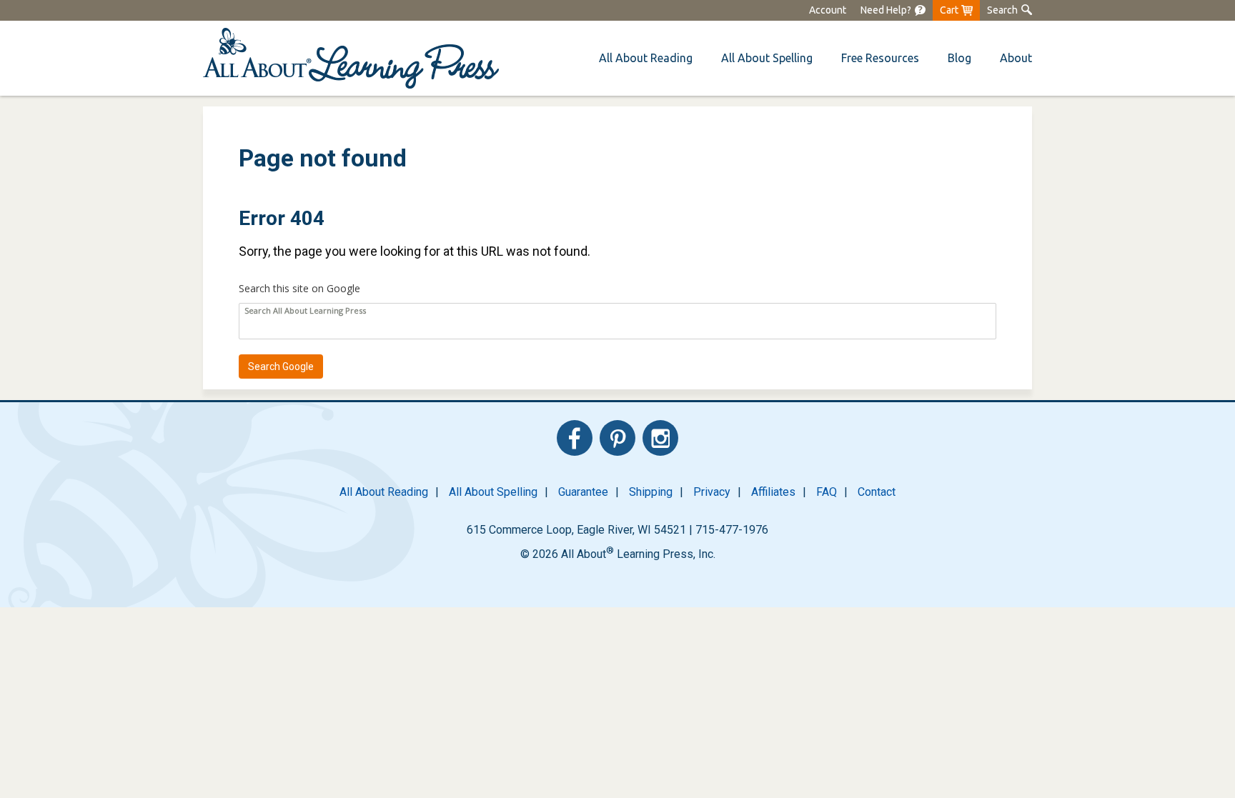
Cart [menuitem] (949, 10)
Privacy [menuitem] (711, 492)
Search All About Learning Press (305, 310)
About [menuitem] (1016, 57)
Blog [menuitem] (959, 57)
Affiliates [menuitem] (773, 492)
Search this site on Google (299, 288)
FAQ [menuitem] (826, 492)
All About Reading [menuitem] (383, 492)
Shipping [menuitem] (651, 492)
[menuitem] (893, 10)
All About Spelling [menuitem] (493, 492)
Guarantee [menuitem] (583, 492)
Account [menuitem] (827, 10)
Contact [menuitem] (877, 492)
